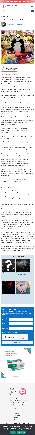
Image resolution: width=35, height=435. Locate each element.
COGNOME (5, 328)
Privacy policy (17, 417)
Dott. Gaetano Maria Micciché (16, 24)
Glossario (17, 415)
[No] (33, 429)
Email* (4, 319)
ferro (10, 84)
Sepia (26, 185)
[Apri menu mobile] (32, 6)
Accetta (13, 432)
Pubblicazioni (17, 420)
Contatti (17, 411)
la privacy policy (13, 332)
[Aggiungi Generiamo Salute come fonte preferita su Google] (9, 69)
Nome (4, 323)
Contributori (17, 413)
